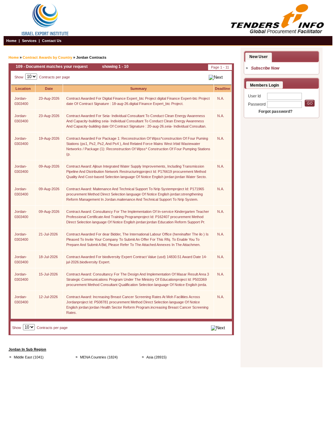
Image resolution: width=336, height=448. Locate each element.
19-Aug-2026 (49, 138)
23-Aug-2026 (49, 98)
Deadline (222, 89)
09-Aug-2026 (49, 166)
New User (258, 56)
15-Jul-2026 (48, 274)
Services (29, 41)
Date (49, 89)
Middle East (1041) (29, 357)
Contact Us (51, 41)
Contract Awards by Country (47, 57)
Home (11, 41)
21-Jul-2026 (48, 234)
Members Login (264, 85)
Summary (138, 89)
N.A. (220, 98)
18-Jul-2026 (48, 257)
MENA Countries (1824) (99, 357)
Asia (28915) (156, 357)
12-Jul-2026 (48, 297)
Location (23, 89)
